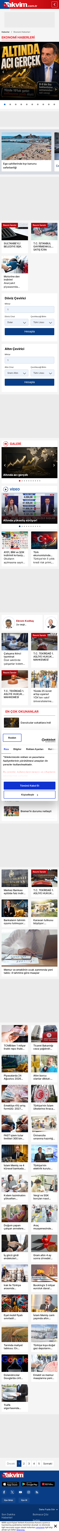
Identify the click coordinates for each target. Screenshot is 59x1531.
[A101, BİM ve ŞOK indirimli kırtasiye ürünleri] (15, 540)
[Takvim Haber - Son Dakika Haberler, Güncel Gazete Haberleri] (18, 4)
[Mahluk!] (51, 622)
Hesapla (29, 331)
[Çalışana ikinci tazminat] (15, 642)
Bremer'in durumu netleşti (36, 811)
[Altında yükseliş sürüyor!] (29, 508)
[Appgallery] (47, 1484)
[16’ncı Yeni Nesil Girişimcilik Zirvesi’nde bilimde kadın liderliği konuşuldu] (43, 104)
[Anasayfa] (54, 4)
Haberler (6, 32)
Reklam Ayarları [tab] (34, 749)
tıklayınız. (21, 1530)
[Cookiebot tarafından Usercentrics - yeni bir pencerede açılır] (42, 740)
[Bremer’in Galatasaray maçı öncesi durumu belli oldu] (11, 811)
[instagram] (28, 1492)
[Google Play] (30, 1484)
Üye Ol (24, 1500)
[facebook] (4, 1492)
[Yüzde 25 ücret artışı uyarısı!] (44, 679)
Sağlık (36, 1520)
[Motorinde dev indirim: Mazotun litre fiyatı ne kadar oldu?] (15, 264)
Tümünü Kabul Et (29, 785)
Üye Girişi (8, 1500)
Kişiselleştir (27, 794)
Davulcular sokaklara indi (36, 722)
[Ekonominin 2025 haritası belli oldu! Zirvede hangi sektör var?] (16, 104)
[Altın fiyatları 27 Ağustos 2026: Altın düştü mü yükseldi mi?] (27, 104)
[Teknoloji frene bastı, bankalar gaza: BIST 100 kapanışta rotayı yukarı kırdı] (49, 104)
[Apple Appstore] (10, 1484)
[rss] (36, 1492)
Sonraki (47, 1463)
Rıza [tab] (6, 749)
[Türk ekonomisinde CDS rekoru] (44, 540)
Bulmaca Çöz (40, 1514)
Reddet (12, 737)
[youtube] (20, 1492)
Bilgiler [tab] (17, 749)
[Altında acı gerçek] (29, 462)
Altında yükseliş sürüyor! (20, 520)
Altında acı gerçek (15, 474)
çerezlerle (40, 1527)
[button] (3, 72)
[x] (12, 1492)
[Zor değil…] (9, 622)
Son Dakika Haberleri (8, 1516)
